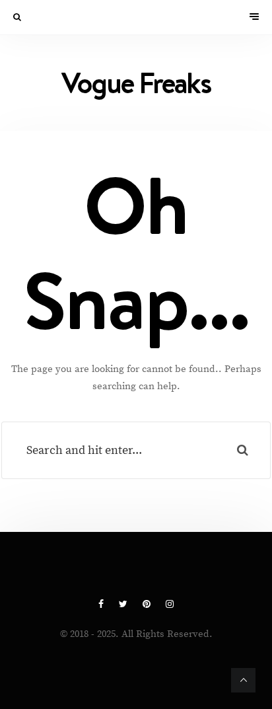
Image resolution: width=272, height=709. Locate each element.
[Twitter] (124, 605)
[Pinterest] (148, 605)
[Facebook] (102, 605)
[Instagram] (170, 605)
